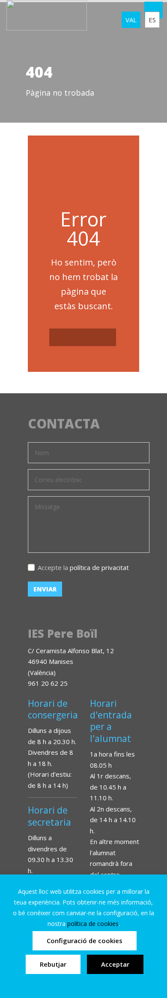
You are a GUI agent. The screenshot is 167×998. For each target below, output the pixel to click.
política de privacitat (99, 567)
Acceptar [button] (115, 964)
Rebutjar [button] (53, 964)
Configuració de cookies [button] (84, 940)
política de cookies (93, 924)
